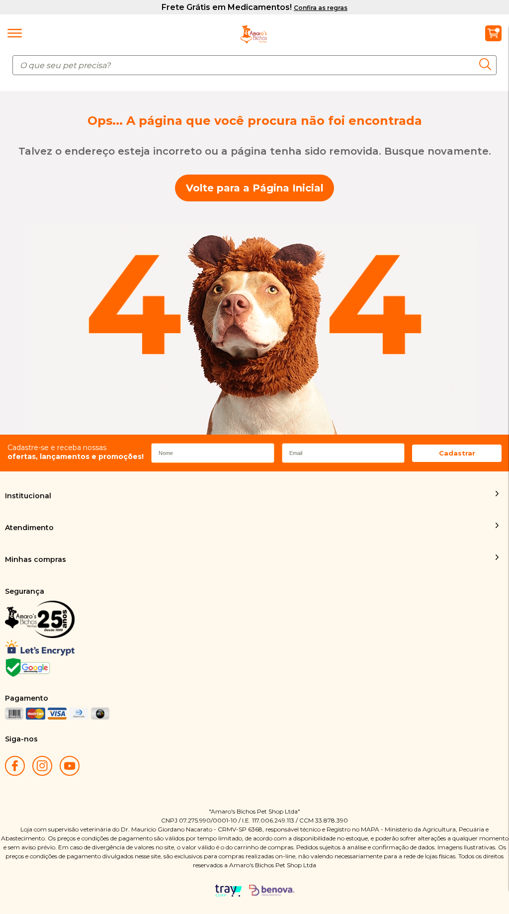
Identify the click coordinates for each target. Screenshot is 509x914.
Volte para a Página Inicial (255, 188)
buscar (488, 64)
